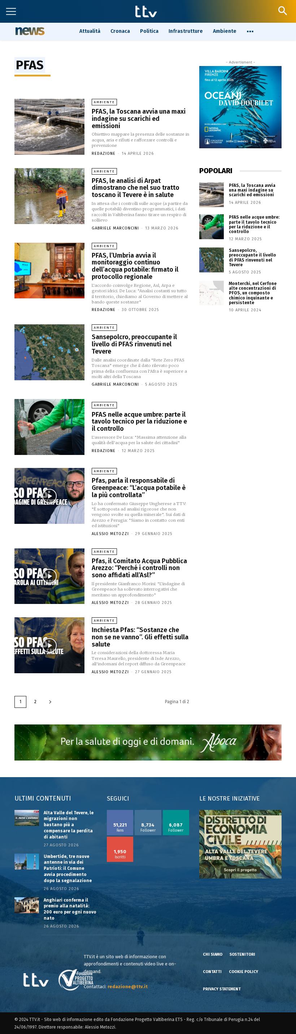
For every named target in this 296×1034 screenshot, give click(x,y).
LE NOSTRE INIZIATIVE (229, 798)
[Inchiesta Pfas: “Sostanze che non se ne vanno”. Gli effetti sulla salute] (49, 645)
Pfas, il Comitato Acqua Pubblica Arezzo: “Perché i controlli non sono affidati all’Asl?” (139, 568)
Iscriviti (120, 839)
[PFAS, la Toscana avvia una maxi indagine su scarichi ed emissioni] (49, 127)
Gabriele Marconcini (115, 228)
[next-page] (50, 702)
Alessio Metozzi (110, 533)
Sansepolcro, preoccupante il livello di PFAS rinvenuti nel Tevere (134, 344)
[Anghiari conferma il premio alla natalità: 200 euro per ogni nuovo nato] (26, 905)
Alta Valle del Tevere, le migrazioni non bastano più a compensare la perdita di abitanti (68, 825)
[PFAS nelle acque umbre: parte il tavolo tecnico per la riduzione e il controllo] (49, 427)
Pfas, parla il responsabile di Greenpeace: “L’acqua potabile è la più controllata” (139, 488)
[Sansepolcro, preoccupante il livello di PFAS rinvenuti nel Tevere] (49, 352)
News (29, 31)
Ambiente (104, 102)
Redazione (104, 153)
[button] (282, 11)
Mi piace (120, 812)
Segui (148, 812)
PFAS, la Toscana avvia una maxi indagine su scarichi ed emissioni (139, 119)
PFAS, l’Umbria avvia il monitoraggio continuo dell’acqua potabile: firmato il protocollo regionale (135, 266)
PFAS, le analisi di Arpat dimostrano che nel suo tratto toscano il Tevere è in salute (135, 188)
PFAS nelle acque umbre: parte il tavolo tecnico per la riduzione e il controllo (139, 422)
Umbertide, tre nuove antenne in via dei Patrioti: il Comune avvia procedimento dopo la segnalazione (68, 868)
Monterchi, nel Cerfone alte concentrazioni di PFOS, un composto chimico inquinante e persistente (253, 293)
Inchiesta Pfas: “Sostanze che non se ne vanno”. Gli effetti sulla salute (140, 637)
